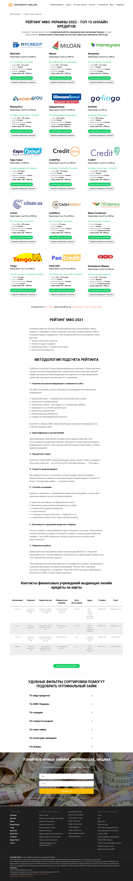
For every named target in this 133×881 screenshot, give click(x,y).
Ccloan (12, 843)
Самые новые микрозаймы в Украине (110, 843)
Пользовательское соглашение (108, 830)
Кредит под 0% (43, 815)
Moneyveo (13, 815)
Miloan (12, 821)
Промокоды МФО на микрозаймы (108, 837)
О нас (99, 815)
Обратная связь (103, 824)
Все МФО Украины (103, 846)
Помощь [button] (120, 5)
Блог (99, 818)
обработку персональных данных (63, 798)
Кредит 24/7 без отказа (46, 821)
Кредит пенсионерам (75, 824)
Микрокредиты (57, 5)
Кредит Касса (14, 840)
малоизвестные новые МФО (87, 307)
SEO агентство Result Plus (40, 874)
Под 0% (69, 5)
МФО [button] (112, 5)
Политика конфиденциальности (108, 827)
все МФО (49, 307)
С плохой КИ (102, 5)
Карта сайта (102, 821)
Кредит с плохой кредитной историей (51, 818)
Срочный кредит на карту (76, 833)
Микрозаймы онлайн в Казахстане (21, 876)
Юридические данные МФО (106, 849)
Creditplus (13, 837)
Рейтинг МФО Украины (105, 840)
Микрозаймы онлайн (75, 811)
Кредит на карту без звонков (48, 840)
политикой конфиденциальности (99, 798)
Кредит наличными (45, 830)
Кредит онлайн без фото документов (51, 834)
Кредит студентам (74, 821)
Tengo (12, 827)
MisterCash (14, 834)
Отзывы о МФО (102, 834)
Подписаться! (66, 791)
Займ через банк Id (74, 836)
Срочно (92, 5)
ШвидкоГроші (14, 824)
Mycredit (13, 818)
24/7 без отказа (80, 5)
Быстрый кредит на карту (47, 827)
